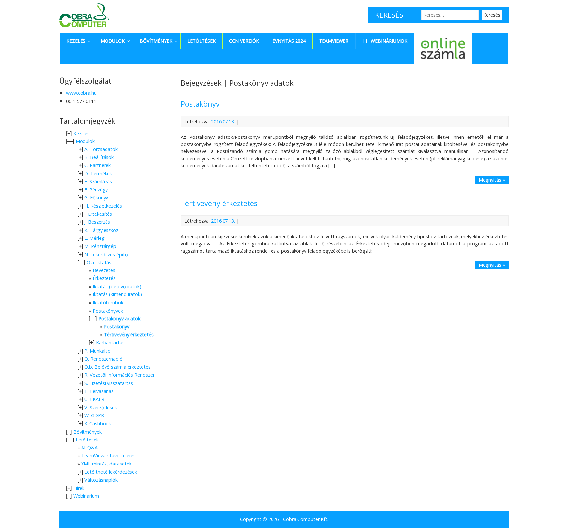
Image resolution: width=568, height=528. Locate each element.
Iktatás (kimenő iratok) (117, 294)
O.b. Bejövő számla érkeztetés (117, 367)
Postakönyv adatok (119, 318)
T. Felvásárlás (99, 391)
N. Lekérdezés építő (106, 254)
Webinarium (86, 496)
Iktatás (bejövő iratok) (117, 286)
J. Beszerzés (97, 222)
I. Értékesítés (98, 214)
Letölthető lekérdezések (110, 472)
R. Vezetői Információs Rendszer (119, 375)
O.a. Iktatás (99, 262)
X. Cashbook (97, 423)
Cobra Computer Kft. (305, 519)
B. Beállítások (99, 157)
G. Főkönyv (96, 197)
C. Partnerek (97, 165)
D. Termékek (98, 173)
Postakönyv (200, 104)
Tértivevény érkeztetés (219, 203)
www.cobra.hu (81, 93)
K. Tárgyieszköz (101, 230)
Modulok (85, 141)
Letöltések (87, 440)
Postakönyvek (108, 311)
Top (552, 512)
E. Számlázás (98, 181)
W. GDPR (94, 415)
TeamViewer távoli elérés (108, 455)
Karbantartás (110, 342)
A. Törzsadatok (101, 149)
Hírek (78, 488)
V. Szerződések (100, 407)
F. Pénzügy (96, 190)
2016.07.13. (223, 121)
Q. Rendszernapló (103, 359)
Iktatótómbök (108, 302)
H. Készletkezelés (103, 206)
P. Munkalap (97, 351)
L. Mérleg (94, 238)
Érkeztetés (104, 278)
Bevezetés (104, 270)
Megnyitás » (492, 180)
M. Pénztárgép (100, 246)
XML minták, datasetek (106, 464)
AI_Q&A (89, 447)
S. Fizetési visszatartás (108, 383)
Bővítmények (87, 432)
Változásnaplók (101, 480)
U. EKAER (94, 399)
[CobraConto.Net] (84, 29)
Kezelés (81, 133)
